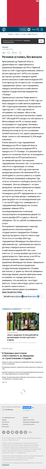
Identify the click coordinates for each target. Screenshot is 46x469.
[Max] (25, 432)
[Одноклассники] (16, 432)
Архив (4, 420)
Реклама (5, 424)
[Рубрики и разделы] (41, 29)
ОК (41, 41)
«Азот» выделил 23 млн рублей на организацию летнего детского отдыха (22, 337)
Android (25, 417)
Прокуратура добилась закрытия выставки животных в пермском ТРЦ (22, 368)
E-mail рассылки (28, 424)
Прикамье (5, 47)
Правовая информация (31, 422)
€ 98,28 (17, 34)
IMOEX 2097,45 (32, 34)
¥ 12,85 (23, 34)
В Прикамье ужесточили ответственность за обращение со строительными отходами (18, 356)
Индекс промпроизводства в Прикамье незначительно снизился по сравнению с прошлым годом (22, 378)
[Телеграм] (3, 432)
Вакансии (5, 426)
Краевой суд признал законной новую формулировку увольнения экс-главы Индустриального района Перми (22, 373)
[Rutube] (21, 432)
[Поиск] (38, 29)
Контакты (5, 422)
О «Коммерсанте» (8, 417)
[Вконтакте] (8, 432)
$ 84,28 (10, 34)
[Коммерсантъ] (4, 29)
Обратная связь (28, 420)
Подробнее (5, 465)
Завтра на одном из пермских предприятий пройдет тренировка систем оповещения (22, 363)
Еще (3, 382)
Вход (34, 29)
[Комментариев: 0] (8, 52)
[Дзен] (12, 432)
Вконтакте (32, 296)
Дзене (18, 296)
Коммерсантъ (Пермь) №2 (11, 309)
